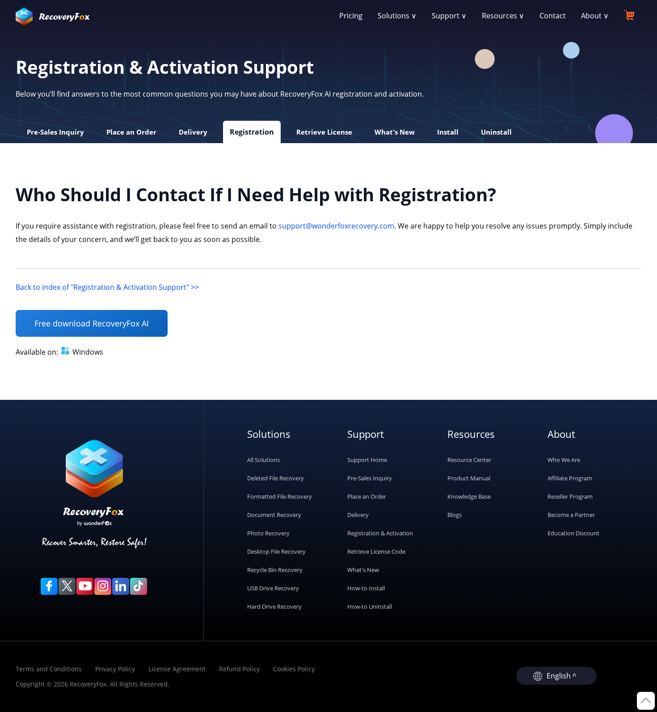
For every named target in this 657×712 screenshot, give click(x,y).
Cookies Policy (294, 669)
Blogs (454, 515)
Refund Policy (239, 669)
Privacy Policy (115, 669)
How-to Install (366, 588)
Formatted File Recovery (279, 496)
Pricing (350, 16)
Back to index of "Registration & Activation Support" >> (107, 287)
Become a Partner (571, 515)
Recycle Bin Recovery (275, 570)
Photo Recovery (268, 533)
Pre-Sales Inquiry (369, 478)
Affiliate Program (570, 478)
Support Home (367, 460)
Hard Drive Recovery (274, 606)
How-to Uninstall (369, 606)
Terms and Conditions (49, 669)
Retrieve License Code (376, 551)
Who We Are (564, 460)
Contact (552, 16)
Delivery (358, 515)
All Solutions (263, 460)
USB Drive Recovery (273, 588)
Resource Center (469, 460)
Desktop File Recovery (276, 551)
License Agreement (177, 669)
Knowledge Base (469, 496)
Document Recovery (274, 515)
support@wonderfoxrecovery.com (336, 226)
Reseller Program (570, 496)
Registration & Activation (380, 533)
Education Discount (573, 533)
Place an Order (366, 496)
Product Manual (468, 478)
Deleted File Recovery (275, 478)
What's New (363, 570)
